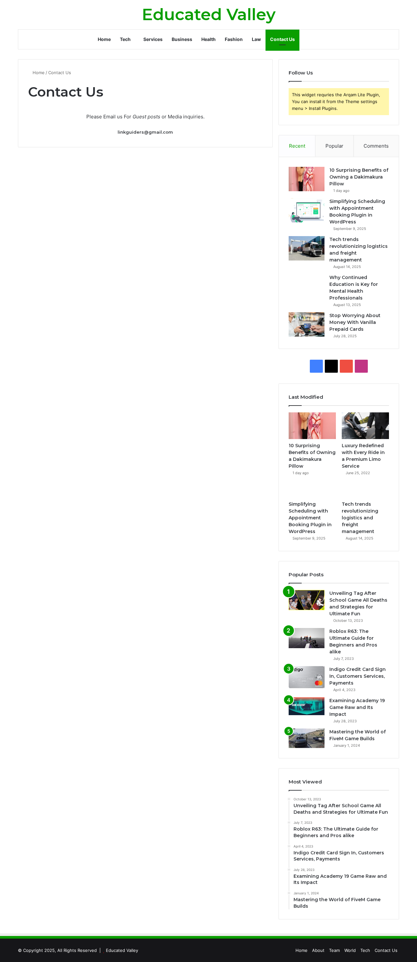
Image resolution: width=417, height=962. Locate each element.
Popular (334, 146)
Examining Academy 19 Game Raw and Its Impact (357, 707)
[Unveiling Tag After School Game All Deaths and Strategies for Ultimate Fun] (306, 600)
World (350, 950)
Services (153, 39)
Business (182, 39)
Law (256, 39)
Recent (297, 146)
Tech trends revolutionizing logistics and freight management (360, 517)
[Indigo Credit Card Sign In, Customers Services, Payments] (306, 677)
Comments (376, 146)
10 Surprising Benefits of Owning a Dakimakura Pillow (358, 177)
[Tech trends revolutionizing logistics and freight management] (306, 248)
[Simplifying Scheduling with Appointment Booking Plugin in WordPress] (306, 210)
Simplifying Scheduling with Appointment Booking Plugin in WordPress (310, 517)
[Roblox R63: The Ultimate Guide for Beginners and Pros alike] (306, 638)
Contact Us (282, 39)
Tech (125, 39)
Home (104, 39)
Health (208, 39)
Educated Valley (122, 950)
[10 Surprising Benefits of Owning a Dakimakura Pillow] (306, 179)
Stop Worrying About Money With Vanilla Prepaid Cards (355, 322)
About (318, 950)
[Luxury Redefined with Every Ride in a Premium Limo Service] (365, 425)
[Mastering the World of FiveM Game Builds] (306, 738)
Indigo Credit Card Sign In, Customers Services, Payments (357, 676)
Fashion (234, 39)
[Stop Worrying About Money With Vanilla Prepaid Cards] (306, 324)
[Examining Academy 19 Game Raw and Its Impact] (306, 706)
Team (334, 950)
